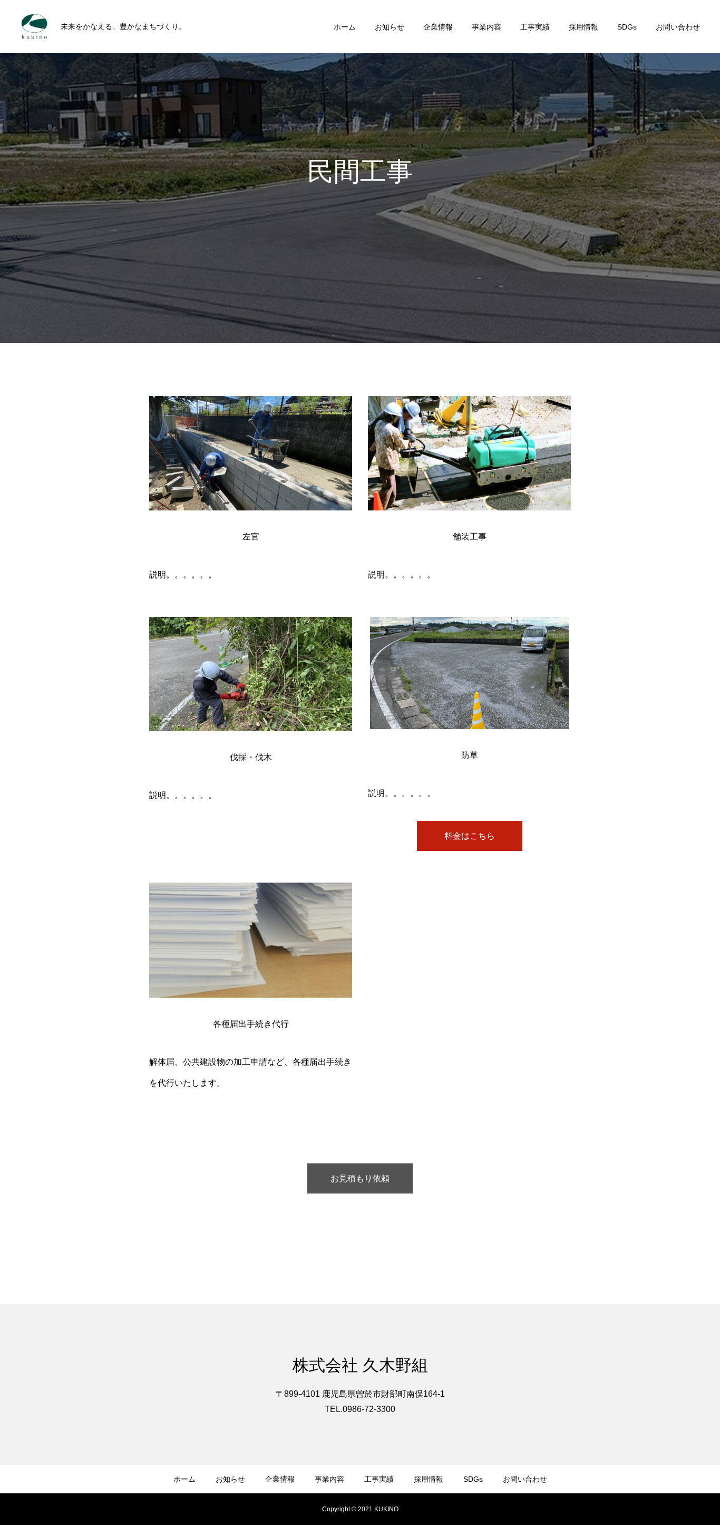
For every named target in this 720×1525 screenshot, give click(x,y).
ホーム (345, 27)
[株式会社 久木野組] (34, 26)
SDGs (627, 27)
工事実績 (535, 27)
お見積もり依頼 (360, 1178)
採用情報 (583, 27)
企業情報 (438, 27)
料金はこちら (469, 835)
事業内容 (486, 27)
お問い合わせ (678, 27)
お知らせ (389, 27)
